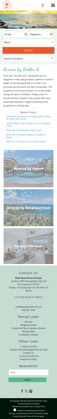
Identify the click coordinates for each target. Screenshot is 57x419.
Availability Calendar (29, 334)
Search (28, 50)
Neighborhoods (28, 325)
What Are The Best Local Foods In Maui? (26, 141)
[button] (53, 5)
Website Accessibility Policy (22, 406)
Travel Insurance (28, 346)
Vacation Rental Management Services (29, 349)
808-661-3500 (28, 310)
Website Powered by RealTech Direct (31, 411)
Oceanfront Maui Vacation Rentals (29, 328)
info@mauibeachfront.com (28, 306)
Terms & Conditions (28, 356)
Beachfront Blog (28, 359)
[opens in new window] (22, 391)
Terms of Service (33, 416)
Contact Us (28, 352)
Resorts (28, 321)
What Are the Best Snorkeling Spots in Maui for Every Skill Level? (28, 117)
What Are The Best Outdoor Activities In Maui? (26, 136)
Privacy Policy (40, 406)
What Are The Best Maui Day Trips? (24, 130)
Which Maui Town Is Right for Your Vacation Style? (28, 124)
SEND (27, 379)
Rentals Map (28, 331)
